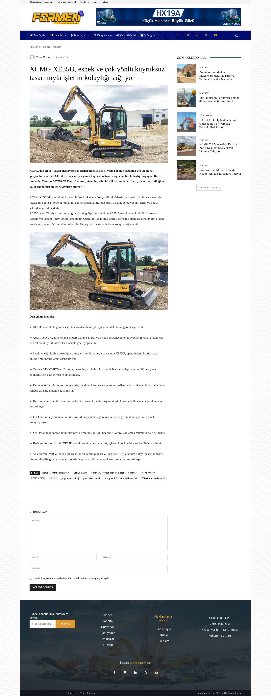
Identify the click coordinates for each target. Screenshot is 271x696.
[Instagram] (187, 35)
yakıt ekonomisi (91, 478)
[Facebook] (178, 35)
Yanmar (132, 472)
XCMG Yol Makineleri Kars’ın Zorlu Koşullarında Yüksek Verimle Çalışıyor (218, 148)
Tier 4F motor (147, 472)
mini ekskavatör (60, 472)
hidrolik (53, 478)
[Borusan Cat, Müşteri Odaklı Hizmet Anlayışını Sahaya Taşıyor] (186, 170)
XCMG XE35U (38, 478)
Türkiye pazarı (80, 472)
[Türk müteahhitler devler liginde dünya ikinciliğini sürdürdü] (186, 97)
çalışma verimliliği (70, 478)
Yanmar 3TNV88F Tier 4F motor (107, 472)
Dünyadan (205, 116)
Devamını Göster (208, 187)
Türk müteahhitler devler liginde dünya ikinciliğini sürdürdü (219, 99)
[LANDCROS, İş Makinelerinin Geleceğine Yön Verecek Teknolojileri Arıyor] (186, 121)
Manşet (57, 46)
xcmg (45, 472)
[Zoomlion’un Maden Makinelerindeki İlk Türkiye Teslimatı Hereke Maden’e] (186, 73)
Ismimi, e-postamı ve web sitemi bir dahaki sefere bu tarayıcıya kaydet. (72, 578)
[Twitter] (206, 35)
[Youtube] (215, 35)
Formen (47, 57)
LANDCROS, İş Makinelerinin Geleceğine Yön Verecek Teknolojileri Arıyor (218, 123)
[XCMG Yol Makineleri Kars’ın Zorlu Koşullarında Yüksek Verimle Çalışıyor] (186, 146)
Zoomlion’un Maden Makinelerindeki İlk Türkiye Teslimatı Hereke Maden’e (216, 75)
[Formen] (33, 57)
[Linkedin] (197, 35)
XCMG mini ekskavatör (153, 478)
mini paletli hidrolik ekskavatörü (120, 478)
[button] (236, 35)
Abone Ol (66, 623)
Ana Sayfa (35, 46)
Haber (46, 46)
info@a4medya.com (140, 662)
